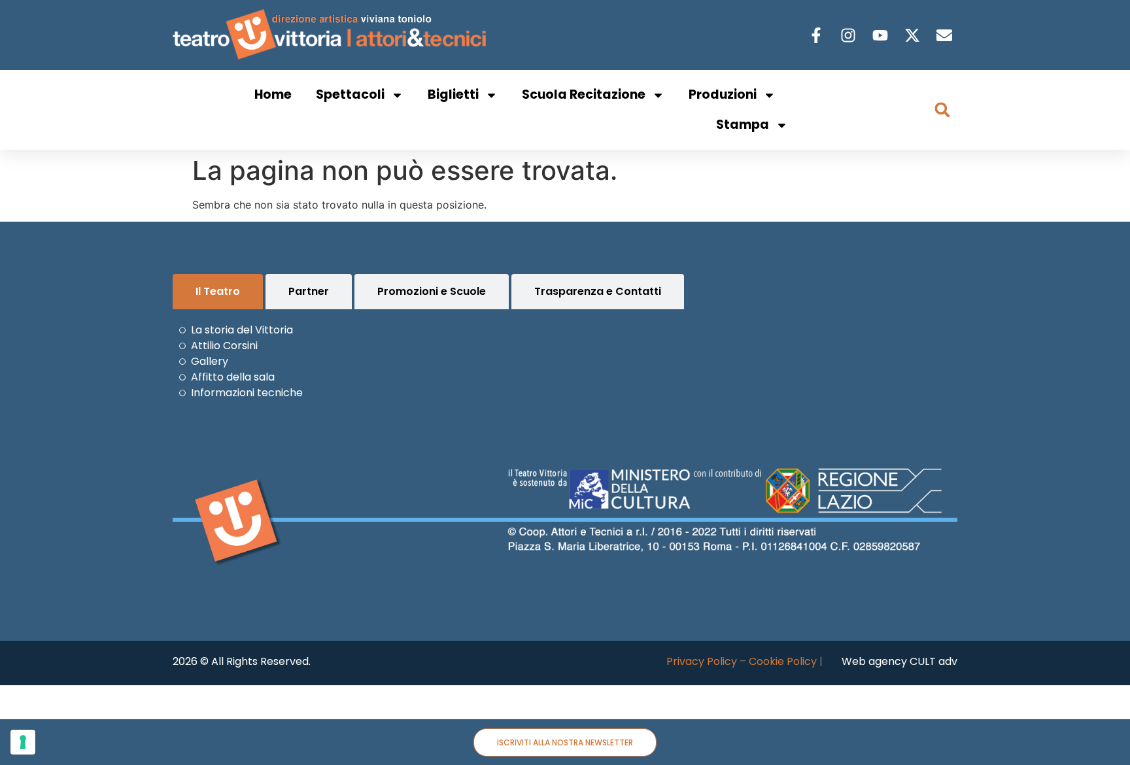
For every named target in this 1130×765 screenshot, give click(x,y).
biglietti (453, 94)
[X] (913, 35)
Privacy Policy (701, 661)
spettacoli (350, 94)
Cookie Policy (783, 661)
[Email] (945, 35)
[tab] (218, 291)
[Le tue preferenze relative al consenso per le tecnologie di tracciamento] (22, 742)
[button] (942, 110)
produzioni (723, 94)
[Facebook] (817, 35)
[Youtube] (881, 35)
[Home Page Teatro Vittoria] (332, 35)
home (273, 94)
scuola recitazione (583, 94)
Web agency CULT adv (899, 661)
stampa (742, 124)
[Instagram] (849, 35)
